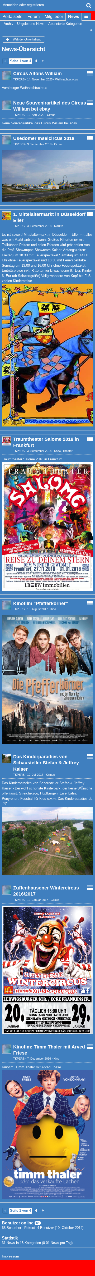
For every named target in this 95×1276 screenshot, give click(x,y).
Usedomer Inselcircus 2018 (43, 138)
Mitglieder (54, 16)
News (73, 16)
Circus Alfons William (37, 73)
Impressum (10, 1256)
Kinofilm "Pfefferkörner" (40, 603)
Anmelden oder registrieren (23, 5)
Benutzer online (18, 1223)
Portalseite (12, 16)
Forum (33, 16)
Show (57, 450)
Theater (68, 450)
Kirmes (50, 774)
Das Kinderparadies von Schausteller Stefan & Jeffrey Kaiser (46, 763)
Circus (51, 114)
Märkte (58, 226)
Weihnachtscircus (66, 79)
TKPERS (19, 79)
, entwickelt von (47, 1266)
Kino (53, 609)
